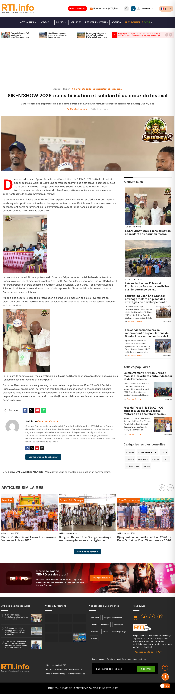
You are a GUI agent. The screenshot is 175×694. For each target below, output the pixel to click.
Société (147, 466)
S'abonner (146, 668)
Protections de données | (57, 669)
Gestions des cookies (75, 673)
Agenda (116, 22)
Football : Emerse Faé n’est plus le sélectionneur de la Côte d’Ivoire (20, 36)
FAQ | (65, 665)
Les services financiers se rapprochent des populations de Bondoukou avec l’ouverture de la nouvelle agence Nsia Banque (147, 333)
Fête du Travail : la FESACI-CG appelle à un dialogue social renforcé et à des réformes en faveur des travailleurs (144, 411)
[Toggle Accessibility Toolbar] (165, 676)
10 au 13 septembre (71, 500)
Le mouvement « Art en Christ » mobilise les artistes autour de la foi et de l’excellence (148, 376)
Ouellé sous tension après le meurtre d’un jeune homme (57, 35)
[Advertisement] (87, 62)
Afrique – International (147, 452)
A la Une (122, 500)
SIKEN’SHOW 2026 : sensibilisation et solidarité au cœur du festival (148, 232)
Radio (60, 22)
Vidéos (45, 22)
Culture (164, 452)
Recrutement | (75, 669)
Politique (155, 459)
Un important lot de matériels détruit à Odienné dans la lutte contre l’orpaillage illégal (143, 540)
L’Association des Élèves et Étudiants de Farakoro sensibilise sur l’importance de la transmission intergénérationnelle (147, 287)
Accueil (57, 89)
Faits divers (143, 459)
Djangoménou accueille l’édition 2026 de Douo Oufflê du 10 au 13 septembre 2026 (86, 538)
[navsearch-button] (126, 9)
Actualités (27, 22)
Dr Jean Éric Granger (13, 500)
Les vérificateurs (96, 22)
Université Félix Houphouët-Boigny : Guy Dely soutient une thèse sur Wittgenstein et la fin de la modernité (16, 644)
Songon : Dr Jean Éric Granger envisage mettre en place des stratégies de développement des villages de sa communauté (148, 299)
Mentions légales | (54, 665)
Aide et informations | (55, 673)
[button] (166, 34)
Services (75, 22)
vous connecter (67, 472)
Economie (130, 459)
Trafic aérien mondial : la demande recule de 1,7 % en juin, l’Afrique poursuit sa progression (15, 631)
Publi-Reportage (132, 466)
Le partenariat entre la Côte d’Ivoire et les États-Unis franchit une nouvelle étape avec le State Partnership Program (96, 38)
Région (66, 89)
